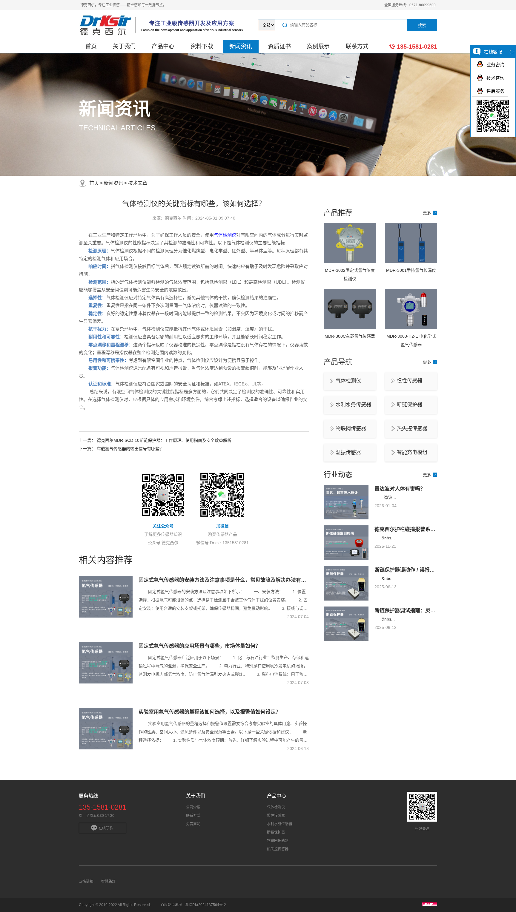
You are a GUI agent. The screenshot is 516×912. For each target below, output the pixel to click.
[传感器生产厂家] (163, 25)
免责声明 (193, 824)
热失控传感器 (412, 428)
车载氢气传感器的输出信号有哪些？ (130, 448)
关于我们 (124, 46)
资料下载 (202, 46)
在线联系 (106, 828)
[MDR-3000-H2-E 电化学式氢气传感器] (411, 327)
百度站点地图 (171, 905)
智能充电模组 (412, 452)
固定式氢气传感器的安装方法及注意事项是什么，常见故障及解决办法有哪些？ (227, 580)
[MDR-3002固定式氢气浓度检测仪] (350, 261)
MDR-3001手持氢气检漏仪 (411, 270)
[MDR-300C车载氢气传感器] (350, 327)
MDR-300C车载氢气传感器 (350, 336)
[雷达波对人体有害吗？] (346, 518)
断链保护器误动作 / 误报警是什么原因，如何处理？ (432, 570)
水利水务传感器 (353, 405)
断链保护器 (409, 405)
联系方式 (357, 46)
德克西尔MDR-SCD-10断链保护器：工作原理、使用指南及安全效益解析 (164, 440)
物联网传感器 (351, 428)
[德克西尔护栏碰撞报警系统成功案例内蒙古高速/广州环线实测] (346, 558)
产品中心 (163, 46)
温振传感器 (348, 452)
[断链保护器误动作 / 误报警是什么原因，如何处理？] (346, 599)
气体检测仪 (225, 234)
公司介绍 (193, 807)
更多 (427, 212)
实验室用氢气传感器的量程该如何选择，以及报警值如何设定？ (210, 712)
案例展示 (318, 46)
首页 (91, 46)
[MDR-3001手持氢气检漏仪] (411, 261)
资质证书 (279, 46)
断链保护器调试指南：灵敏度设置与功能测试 (425, 610)
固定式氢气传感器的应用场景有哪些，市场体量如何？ (199, 646)
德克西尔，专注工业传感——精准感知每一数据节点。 (123, 5)
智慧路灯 (108, 881)
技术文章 (137, 183)
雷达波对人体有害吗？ (399, 489)
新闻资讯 (240, 46)
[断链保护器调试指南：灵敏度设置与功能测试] (346, 639)
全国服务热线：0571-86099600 (410, 5)
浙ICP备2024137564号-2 (205, 905)
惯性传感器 (409, 381)
